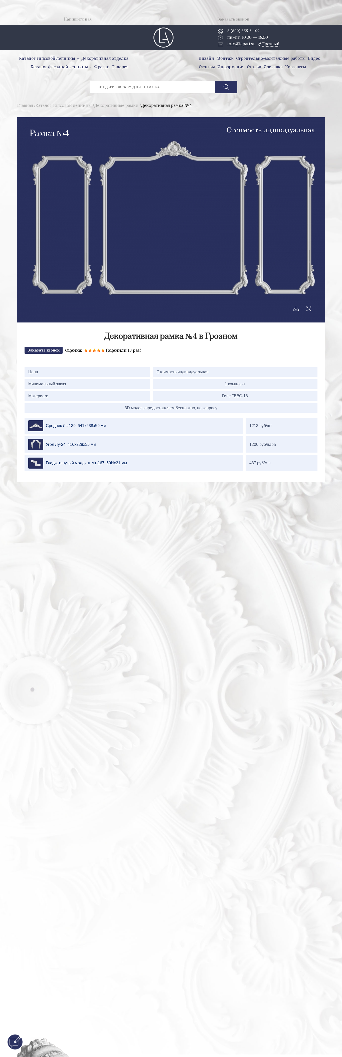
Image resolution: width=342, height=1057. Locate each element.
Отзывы (207, 67)
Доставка (273, 67)
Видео (314, 58)
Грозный (270, 44)
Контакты (295, 67)
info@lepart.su (241, 43)
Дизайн (206, 58)
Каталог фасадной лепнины (59, 67)
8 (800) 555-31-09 (243, 30)
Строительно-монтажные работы (270, 58)
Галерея (120, 67)
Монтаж (225, 58)
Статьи (254, 67)
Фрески (102, 67)
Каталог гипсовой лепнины (47, 58)
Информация (230, 67)
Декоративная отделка (104, 58)
